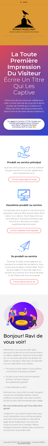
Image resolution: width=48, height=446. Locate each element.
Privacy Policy (26, 442)
